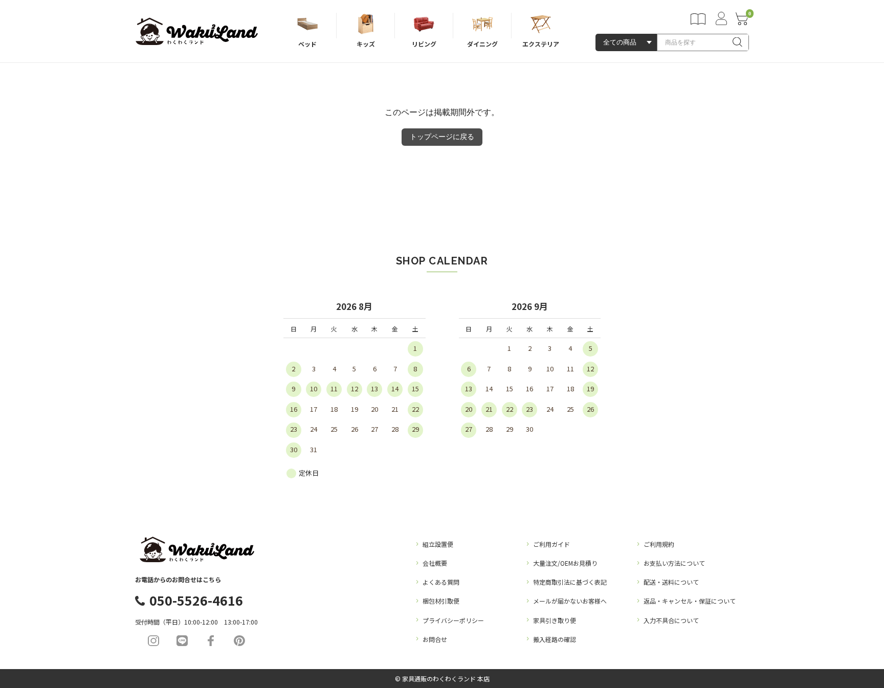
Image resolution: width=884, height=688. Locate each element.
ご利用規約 (659, 544)
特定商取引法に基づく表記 (570, 582)
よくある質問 (441, 582)
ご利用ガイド (551, 544)
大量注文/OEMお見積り (565, 563)
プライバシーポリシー (453, 620)
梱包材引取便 (441, 600)
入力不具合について (671, 620)
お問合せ (435, 639)
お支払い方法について (674, 563)
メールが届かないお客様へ (570, 600)
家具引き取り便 (554, 620)
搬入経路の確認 (554, 639)
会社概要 (435, 563)
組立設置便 (438, 544)
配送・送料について (671, 582)
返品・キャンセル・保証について (690, 600)
